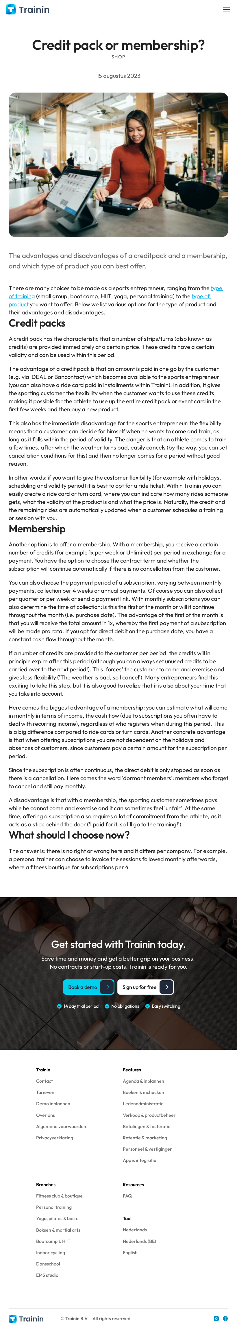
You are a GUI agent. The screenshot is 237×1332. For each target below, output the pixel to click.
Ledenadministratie (143, 1103)
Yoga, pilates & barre (57, 1218)
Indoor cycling (50, 1252)
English (130, 1252)
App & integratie (139, 1160)
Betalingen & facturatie (147, 1126)
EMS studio (47, 1275)
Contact (44, 1081)
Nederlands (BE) (139, 1241)
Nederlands (135, 1229)
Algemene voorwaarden (61, 1126)
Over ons (45, 1115)
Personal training (54, 1207)
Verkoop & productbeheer (149, 1115)
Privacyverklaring (54, 1138)
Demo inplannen (53, 1103)
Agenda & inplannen (143, 1081)
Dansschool (48, 1264)
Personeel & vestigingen (148, 1149)
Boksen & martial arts (58, 1230)
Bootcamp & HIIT (53, 1241)
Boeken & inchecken (143, 1092)
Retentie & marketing (145, 1138)
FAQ (127, 1196)
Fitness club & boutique (59, 1196)
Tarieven (45, 1092)
